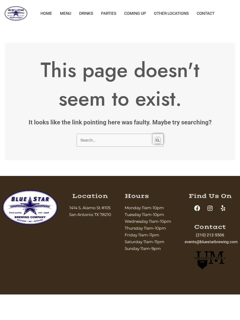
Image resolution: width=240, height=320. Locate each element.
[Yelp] (231, 20)
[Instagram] (231, 13)
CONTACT (205, 13)
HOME (46, 13)
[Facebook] (230, 7)
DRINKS (86, 13)
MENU (65, 13)
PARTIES (108, 13)
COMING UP (135, 13)
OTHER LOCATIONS (171, 13)
